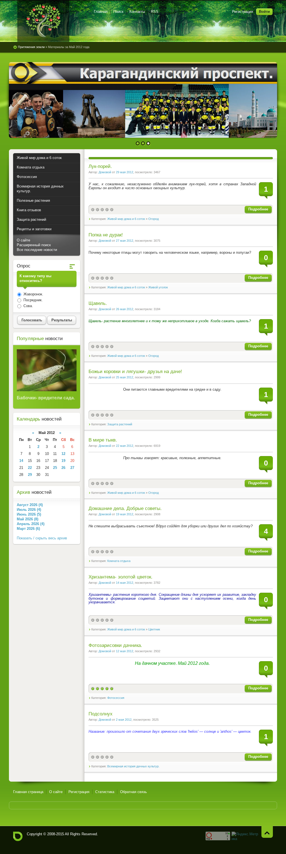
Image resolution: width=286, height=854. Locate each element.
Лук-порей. (100, 166)
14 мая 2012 (124, 582)
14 (21, 461)
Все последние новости (37, 250)
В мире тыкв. (103, 440)
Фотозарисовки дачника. (115, 645)
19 (63, 461)
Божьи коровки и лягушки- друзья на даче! (135, 371)
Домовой (105, 172)
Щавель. (98, 303)
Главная (101, 12)
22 (30, 468)
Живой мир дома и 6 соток (126, 218)
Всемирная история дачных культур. (133, 766)
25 (55, 468)
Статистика (104, 792)
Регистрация (242, 12)
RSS (154, 12)
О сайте (23, 240)
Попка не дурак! (106, 235)
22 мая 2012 (124, 445)
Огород (153, 218)
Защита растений (119, 424)
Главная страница (28, 792)
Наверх (267, 832)
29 (30, 475)
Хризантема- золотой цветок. (120, 577)
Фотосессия (115, 697)
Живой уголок (158, 287)
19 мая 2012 (124, 514)
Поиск (118, 12)
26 (63, 468)
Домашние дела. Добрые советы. (125, 508)
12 (63, 454)
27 (72, 468)
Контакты (137, 12)
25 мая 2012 (124, 377)
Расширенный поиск (34, 245)
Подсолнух (101, 714)
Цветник (154, 629)
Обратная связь (133, 792)
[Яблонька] (43, 21)
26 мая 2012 (124, 309)
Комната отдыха (118, 561)
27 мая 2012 (124, 240)
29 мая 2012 (124, 172)
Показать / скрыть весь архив (42, 538)
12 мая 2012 (124, 651)
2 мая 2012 (124, 719)
